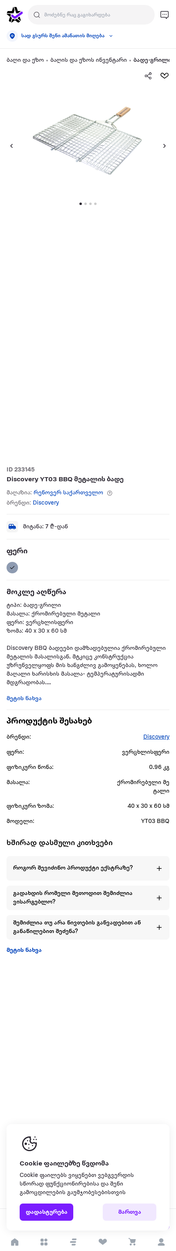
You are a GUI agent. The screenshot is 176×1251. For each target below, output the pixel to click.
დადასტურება (47, 1212)
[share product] (148, 76)
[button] (73, 1242)
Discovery (46, 503)
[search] (37, 15)
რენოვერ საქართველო (68, 493)
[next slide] (168, 145)
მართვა (129, 1212)
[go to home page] (15, 15)
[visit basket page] (132, 1242)
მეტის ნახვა (24, 950)
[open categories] (44, 1242)
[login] (161, 1242)
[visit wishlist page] (102, 1242)
